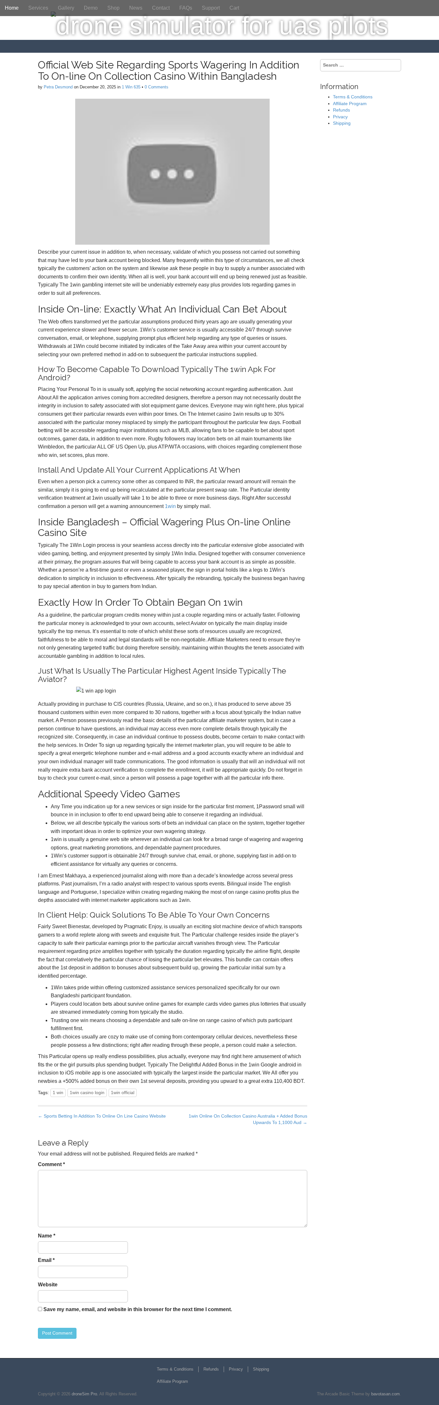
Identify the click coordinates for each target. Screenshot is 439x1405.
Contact (161, 8)
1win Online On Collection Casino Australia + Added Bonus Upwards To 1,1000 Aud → (248, 1119)
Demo (91, 8)
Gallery (66, 8)
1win (170, 506)
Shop (113, 8)
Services (38, 8)
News (135, 8)
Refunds (341, 110)
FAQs (185, 8)
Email (46, 1260)
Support (211, 8)
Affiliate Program (350, 103)
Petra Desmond (58, 87)
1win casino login (87, 1092)
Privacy (340, 116)
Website (48, 1284)
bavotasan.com (385, 1393)
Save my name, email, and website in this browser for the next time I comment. (137, 1309)
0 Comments (156, 87)
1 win (58, 1092)
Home (12, 8)
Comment (51, 1164)
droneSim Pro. (85, 1393)
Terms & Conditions (352, 96)
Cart (234, 8)
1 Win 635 (131, 87)
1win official (122, 1092)
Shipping (342, 123)
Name (46, 1235)
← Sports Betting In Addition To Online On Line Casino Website (102, 1116)
